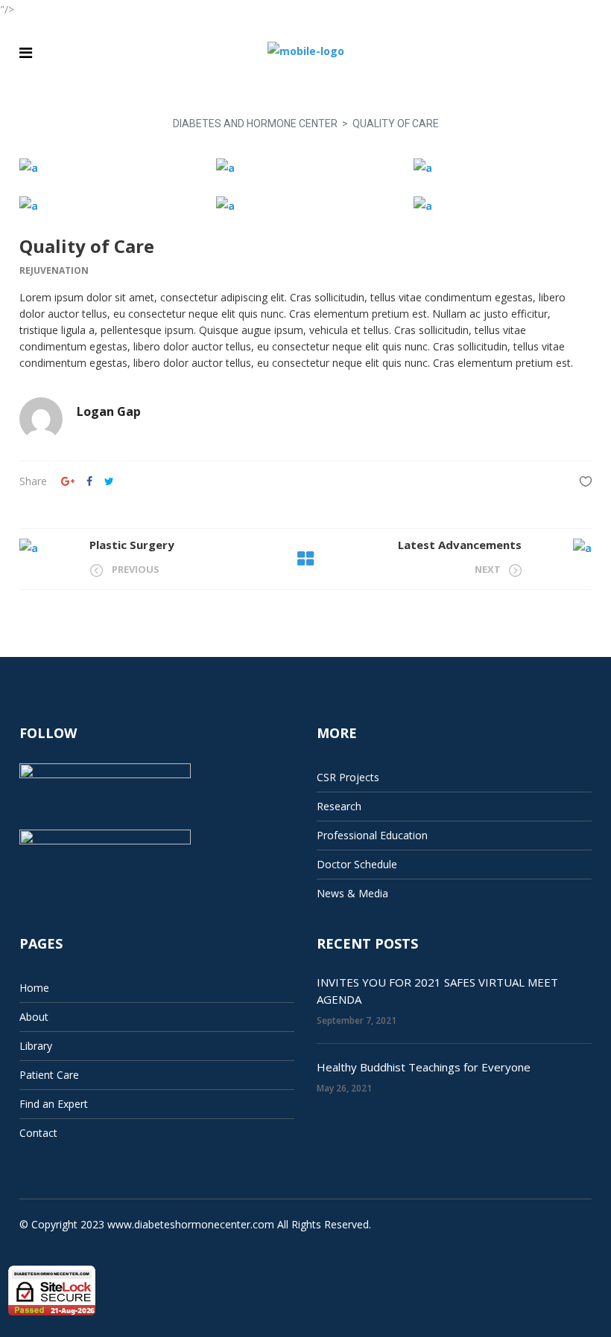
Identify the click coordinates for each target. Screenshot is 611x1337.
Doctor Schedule (357, 864)
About (33, 1017)
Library (35, 1046)
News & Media (352, 893)
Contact (38, 1133)
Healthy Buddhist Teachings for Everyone (424, 1066)
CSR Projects (348, 777)
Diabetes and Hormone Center (255, 123)
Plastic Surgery (131, 544)
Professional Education (372, 835)
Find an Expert (53, 1104)
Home (34, 988)
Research (339, 806)
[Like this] (586, 481)
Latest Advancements (460, 544)
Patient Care (49, 1075)
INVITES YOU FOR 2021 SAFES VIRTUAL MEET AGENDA (437, 991)
